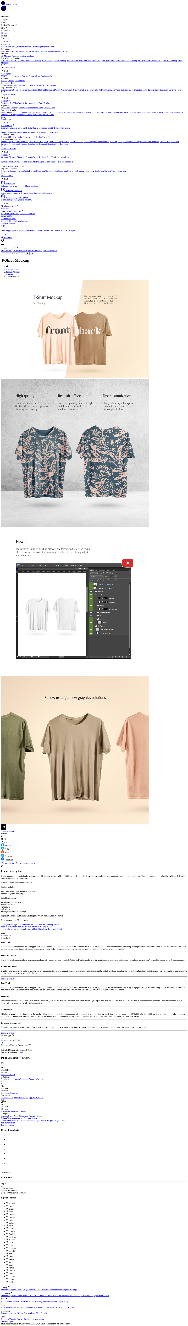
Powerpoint (17, 137)
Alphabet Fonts (140, 112)
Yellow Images (7, 1321)
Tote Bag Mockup (170, 60)
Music (23, 162)
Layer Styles (20, 81)
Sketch (38, 85)
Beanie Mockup (155, 60)
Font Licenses (6, 119)
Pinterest (20, 1319)
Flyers (61, 128)
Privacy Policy (76, 1295)
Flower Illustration (134, 90)
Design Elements (108, 90)
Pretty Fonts (6, 115)
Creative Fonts (49, 108)
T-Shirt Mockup (7, 60)
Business (42, 157)
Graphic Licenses (8, 94)
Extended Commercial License (13, 1111)
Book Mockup (47, 60)
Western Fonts (48, 115)
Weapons (4, 157)
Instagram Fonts (82, 112)
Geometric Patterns (75, 90)
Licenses (86, 1295)
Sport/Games (45, 162)
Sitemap (65, 1301)
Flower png (72, 171)
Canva (25, 137)
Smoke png (99, 171)
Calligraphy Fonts (117, 112)
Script (25, 103)
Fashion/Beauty (32, 157)
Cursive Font (26, 112)
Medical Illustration (46, 90)
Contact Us (16, 1301)
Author (11, 831)
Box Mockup (143, 60)
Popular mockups (70, 1290)
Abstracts (12, 157)
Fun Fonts (151, 112)
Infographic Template (96, 142)
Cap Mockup (118, 60)
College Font (16, 115)
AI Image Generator (25, 1307)
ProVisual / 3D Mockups (64, 1307)
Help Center (6, 1301)
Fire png (20, 171)
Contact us (22, 1052)
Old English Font (49, 112)
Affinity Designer (49, 85)
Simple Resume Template (76, 142)
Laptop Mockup (130, 60)
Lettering (14, 108)
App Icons (33, 90)
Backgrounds (46, 76)
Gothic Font (94, 112)
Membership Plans (8, 1295)
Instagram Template (9, 144)
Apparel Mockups (36, 1079)
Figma (32, 85)
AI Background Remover (43, 1307)
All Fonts (5, 101)
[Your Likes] (2, 237)
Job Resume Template (26, 144)
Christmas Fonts (161, 112)
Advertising (36, 47)
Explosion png (61, 171)
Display (46, 103)
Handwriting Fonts (35, 103)
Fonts (19, 1290)
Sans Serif (9, 103)
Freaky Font (6, 112)
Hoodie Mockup (21, 60)
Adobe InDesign (35, 137)
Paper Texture (89, 90)
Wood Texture (121, 90)
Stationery (45, 47)
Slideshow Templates (57, 142)
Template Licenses (8, 148)
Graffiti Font (105, 112)
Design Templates (29, 1290)
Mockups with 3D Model (32, 51)
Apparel (4, 47)
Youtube (13, 1319)
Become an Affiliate (26, 863)
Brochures (5, 128)
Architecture (68, 162)
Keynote (51, 137)
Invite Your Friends (39, 1313)
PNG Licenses (7, 175)
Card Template (42, 144)
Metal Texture (148, 90)
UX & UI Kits (52, 132)
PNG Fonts (5, 108)
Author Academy (35, 1301)
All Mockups (6, 44)
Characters (21, 157)
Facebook (5, 1319)
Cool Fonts (15, 112)
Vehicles (20, 47)
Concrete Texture (176, 90)
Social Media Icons (21, 90)
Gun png (80, 171)
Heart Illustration (161, 90)
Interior (4, 162)
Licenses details (7, 979)
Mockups (5, 1290)
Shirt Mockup (107, 60)
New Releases (49, 51)
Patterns (25, 76)
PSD (3, 76)
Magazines (5, 132)
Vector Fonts (24, 108)
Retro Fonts (37, 115)
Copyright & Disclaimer (99, 1295)
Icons (38, 76)
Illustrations (16, 76)
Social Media (40, 132)
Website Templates (151, 142)
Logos (67, 128)
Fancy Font (36, 112)
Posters (13, 132)
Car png (107, 171)
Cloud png (40, 171)
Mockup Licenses (8, 67)
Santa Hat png (30, 171)
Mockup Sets (16, 51)
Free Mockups (61, 51)
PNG (39, 1290)
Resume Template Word (169, 142)
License (4, 33)
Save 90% (5, 38)
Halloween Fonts (176, 112)
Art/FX (10, 166)
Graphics (13, 1290)
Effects (98, 90)
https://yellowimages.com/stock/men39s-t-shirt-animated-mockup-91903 (30, 924)
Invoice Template (8, 142)
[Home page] (7, 267)
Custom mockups (27, 56)
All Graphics (6, 74)
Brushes (11, 81)
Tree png (115, 171)
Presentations (21, 132)
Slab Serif (18, 103)
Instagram (28, 1319)
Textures (32, 76)
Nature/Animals (13, 162)
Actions (4, 81)
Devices (27, 47)
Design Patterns (60, 90)
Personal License (8, 1074)
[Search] (27, 253)
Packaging (12, 47)
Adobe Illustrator (23, 85)
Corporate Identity (46, 128)
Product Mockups (21, 1079)
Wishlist (45, 1290)
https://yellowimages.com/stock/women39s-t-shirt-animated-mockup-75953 (31, 929)
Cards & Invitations (30, 128)
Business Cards (16, 128)
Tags (60, 1301)
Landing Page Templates (58, 144)
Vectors (8, 76)
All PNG (4, 155)
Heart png (5, 171)
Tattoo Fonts (70, 112)
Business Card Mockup (76, 60)
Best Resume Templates (38, 142)
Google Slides (6, 137)
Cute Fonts (60, 112)
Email (56, 128)
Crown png (49, 171)
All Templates (6, 125)
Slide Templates (21, 142)
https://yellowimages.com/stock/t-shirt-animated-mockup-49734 (26, 927)
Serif (3, 103)
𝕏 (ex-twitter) (38, 1319)
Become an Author (9, 1313)
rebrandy (4, 831)
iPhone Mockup (34, 60)
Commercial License (9, 1093)
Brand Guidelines (50, 1301)
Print (52, 47)
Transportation (57, 162)
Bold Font (129, 112)
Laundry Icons (7, 90)
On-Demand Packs (45, 1295)
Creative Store (7, 1079)
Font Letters (27, 115)
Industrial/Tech (63, 157)
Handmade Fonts (36, 108)
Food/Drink (51, 157)
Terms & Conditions (61, 1295)
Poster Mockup (60, 60)
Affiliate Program (24, 1313)
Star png (13, 171)
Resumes (31, 132)
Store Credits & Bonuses (26, 1295)
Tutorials (24, 1301)
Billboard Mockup (93, 60)
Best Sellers (5, 51)
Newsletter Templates (135, 142)
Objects (4, 166)
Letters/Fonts (19, 166)
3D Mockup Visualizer (10, 56)
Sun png (122, 171)
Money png (89, 171)
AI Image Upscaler (9, 1307)
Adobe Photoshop (8, 85)
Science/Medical (33, 162)
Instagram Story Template (115, 142)
